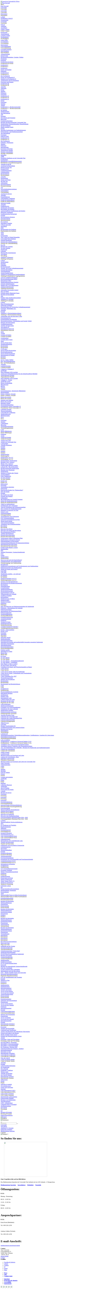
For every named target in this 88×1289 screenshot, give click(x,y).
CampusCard (4, 733)
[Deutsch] (4, 1117)
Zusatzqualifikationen (6, 614)
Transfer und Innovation (7, 325)
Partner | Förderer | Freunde (8, 394)
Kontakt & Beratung (6, 833)
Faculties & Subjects (9, 1262)
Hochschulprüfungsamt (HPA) (9, 279)
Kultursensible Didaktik (7, 1098)
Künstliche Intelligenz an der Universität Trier (13, 158)
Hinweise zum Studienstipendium (10, 816)
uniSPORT (4, 370)
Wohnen (3, 769)
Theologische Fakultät (7, 150)
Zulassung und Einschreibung (9, 1000)
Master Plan (4, 653)
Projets (2, 1081)
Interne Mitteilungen (6, 431)
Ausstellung (4, 28)
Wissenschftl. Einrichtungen (8, 252)
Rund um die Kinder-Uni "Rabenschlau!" (12, 490)
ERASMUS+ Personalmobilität (9, 1045)
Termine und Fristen (6, 989)
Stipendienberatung (6, 645)
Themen (3, 387)
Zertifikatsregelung (6, 1106)
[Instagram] (9, 1287)
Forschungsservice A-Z (7, 834)
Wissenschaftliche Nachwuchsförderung (11, 822)
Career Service (5, 668)
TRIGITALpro (5, 723)
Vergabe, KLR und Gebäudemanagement (12, 268)
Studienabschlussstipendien (8, 952)
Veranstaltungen (5, 934)
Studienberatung (5, 986)
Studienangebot (5, 111)
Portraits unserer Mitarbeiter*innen (10, 293)
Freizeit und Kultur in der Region (10, 1033)
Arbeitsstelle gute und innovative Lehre (11, 316)
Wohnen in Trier (5, 980)
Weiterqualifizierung (6, 903)
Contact (3, 1257)
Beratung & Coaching (7, 246)
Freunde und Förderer (7, 496)
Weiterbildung (4, 730)
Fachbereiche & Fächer (7, 62)
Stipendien (3, 634)
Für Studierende (5, 1067)
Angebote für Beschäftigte (8, 166)
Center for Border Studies (8, 1059)
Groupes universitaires (7, 777)
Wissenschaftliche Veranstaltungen (10, 809)
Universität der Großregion (8, 412)
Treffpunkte (4, 786)
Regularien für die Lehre (7, 701)
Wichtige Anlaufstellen (7, 152)
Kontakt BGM (5, 169)
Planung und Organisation (8, 1014)
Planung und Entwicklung (8, 322)
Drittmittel (3, 265)
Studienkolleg (4, 549)
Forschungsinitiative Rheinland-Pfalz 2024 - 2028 (14, 817)
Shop (5, 1270)
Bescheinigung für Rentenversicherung (11, 583)
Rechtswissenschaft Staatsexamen (10, 468)
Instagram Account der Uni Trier (9, 510)
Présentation (4, 14)
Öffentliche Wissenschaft (7, 758)
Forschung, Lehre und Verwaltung (10, 1039)
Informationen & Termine (8, 355)
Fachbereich (4, 68)
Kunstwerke (4, 32)
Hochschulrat (4, 346)
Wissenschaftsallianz (6, 411)
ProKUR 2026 (5, 136)
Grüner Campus (5, 29)
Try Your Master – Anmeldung (9, 662)
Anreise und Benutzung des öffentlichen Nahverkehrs (15, 1031)
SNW (2, 332)
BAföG (3, 128)
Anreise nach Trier (6, 440)
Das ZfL (3, 245)
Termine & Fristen (6, 602)
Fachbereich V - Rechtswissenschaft (10, 107)
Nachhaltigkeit (5, 37)
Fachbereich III (5, 83)
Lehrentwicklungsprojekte (8, 719)
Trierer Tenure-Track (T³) (7, 881)
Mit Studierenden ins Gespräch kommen (12, 499)
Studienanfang (5, 557)
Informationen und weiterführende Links (12, 840)
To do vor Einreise (6, 1017)
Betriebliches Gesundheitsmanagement (11, 161)
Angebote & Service (6, 194)
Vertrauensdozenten (6, 856)
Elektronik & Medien (6, 305)
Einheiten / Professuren (7, 142)
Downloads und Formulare (8, 118)
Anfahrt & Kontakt (6, 437)
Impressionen (4, 45)
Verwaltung (4, 254)
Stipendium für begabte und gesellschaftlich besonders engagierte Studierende (22, 642)
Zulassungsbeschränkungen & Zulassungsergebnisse (15, 543)
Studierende (4, 249)
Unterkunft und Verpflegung (8, 1030)
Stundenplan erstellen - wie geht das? (11, 574)
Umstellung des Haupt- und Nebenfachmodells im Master (16, 667)
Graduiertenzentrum (6, 170)
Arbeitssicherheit (5, 54)
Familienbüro (4, 159)
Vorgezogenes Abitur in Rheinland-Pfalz (12, 538)
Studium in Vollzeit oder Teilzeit (9, 473)
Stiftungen (3, 828)
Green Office (4, 40)
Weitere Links (4, 1072)
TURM (3, 333)
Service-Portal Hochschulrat (8, 350)
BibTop (3, 386)
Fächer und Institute (6, 69)
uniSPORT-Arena (5, 381)
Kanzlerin (3, 60)
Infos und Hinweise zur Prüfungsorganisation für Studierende (17, 606)
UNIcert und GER (6, 225)
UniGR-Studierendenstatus (8, 1065)
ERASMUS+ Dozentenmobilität (9, 1044)
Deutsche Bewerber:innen (8, 535)
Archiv (2, 436)
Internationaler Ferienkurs (8, 1024)
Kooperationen (5, 892)
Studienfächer (4, 471)
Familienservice (5, 206)
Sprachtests (4, 226)
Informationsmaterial (6, 1050)
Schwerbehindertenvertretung (9, 189)
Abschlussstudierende (6, 948)
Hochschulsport (5, 173)
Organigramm (4, 20)
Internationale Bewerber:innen (9, 544)
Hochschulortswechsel (7, 591)
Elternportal (4, 488)
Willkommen (4, 1079)
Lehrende (3, 251)
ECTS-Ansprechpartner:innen (9, 963)
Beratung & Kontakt (6, 955)
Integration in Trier (6, 1051)
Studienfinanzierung (6, 623)
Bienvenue (4, 119)
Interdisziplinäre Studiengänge (9, 460)
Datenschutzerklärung (7, 1115)
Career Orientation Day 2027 (8, 676)
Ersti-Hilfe (3, 571)
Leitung (3, 260)
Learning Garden (5, 35)
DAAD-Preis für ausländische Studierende (12, 954)
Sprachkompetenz (5, 1101)
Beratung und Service (6, 729)
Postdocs (3, 915)
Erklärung (3, 434)
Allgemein (3, 88)
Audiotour (3, 26)
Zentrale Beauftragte (6, 240)
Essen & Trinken (5, 772)
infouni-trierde (4, 1256)
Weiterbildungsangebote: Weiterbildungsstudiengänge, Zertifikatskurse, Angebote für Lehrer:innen (27, 735)
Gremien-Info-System (6, 339)
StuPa (2, 232)
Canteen (6, 1265)
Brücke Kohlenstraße (6, 383)
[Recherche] (17, 1123)
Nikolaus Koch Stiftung (7, 811)
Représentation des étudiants (8, 229)
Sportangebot (4, 178)
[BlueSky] (4, 1287)
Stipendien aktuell (5, 637)
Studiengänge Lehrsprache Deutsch (10, 540)
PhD (2, 550)
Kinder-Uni (4, 481)
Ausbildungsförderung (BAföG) (9, 626)
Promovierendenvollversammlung (10, 889)
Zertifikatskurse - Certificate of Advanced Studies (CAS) (16, 741)
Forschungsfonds (5, 808)
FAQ (2, 553)
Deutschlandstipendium (7, 405)
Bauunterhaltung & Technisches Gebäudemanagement (15, 307)
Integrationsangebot (6, 988)
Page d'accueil (4, 6)
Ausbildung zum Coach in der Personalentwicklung (15, 744)
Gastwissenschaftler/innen (8, 1011)
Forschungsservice (6, 318)
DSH (2, 228)
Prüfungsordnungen (6, 612)
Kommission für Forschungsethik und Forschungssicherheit (17, 859)
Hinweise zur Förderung (7, 814)
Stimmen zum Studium (7, 400)
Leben (2, 766)
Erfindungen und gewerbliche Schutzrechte (12, 845)
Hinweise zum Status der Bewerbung (11, 530)
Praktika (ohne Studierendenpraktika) (11, 297)
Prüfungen (3, 71)
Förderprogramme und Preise (8, 712)
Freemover (4, 982)
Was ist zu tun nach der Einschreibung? (11, 560)
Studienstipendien (5, 639)
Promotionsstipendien (6, 640)
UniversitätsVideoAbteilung (8, 239)
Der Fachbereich (5, 76)
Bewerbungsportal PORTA (8, 532)
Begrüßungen (4, 564)
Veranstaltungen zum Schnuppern (10, 516)
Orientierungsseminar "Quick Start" (10, 951)
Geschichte (4, 21)
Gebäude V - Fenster (6, 380)
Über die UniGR (5, 1058)
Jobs (2, 296)
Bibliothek (3, 155)
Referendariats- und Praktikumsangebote (12, 131)
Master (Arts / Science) (7, 463)
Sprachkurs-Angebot (6, 223)
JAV (2, 187)
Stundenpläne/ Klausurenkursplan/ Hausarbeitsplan (14, 124)
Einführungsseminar (6, 962)
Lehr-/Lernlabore (5, 740)
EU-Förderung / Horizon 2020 (9, 1047)
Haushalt (3, 263)
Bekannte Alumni (5, 403)
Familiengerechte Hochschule (9, 214)
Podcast (3, 24)
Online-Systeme (5, 752)
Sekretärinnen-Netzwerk (7, 329)
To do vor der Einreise (7, 991)
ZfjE (2, 114)
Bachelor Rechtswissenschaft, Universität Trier (13, 122)
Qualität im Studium (6, 595)
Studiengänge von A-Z (7, 457)
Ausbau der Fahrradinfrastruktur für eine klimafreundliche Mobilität (19, 374)
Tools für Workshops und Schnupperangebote (13, 507)
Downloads (4, 1107)
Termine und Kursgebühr (7, 1028)
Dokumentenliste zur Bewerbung (10, 541)
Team (2, 893)
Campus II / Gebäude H (7, 369)
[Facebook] (2, 1287)
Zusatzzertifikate (5, 474)
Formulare (3, 633)
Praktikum (3, 620)
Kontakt (3, 215)
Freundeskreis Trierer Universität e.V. (11, 406)
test (1, 1110)
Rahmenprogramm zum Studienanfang (11, 567)
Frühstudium (4, 498)
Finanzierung (4, 904)
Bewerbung (4, 526)
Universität (4, 7)
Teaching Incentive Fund (7, 715)
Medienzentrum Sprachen (8, 1131)
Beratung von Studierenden (8, 1100)
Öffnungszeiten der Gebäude (8, 594)
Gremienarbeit (4, 338)
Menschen (3, 425)
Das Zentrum (4, 221)
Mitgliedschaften (5, 415)
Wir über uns (4, 181)
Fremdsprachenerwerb (7, 617)
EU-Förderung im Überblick (8, 825)
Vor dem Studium (5, 248)
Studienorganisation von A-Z (8, 578)
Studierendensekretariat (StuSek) (9, 282)
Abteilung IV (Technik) (7, 299)
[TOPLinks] (4, 349)
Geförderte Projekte (6, 409)
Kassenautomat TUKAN (7, 592)
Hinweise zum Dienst (6, 529)
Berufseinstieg (4, 681)
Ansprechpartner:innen (7, 994)
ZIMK (2, 156)
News (2, 417)
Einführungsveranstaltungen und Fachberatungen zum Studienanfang (19, 566)
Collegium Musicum (6, 785)
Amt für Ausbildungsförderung (9, 277)
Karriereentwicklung (6, 912)
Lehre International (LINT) (8, 1090)
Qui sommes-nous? (6, 1086)
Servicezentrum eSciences (8, 217)
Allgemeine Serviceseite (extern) (9, 290)
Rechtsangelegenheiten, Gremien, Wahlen (12, 57)
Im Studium (4, 110)
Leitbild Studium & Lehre (8, 699)
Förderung (3, 873)
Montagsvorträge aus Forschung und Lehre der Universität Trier (18, 761)
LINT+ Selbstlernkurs (7, 1103)
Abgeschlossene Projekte (7, 375)
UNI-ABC (4, 572)
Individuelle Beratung (6, 693)
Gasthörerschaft (5, 754)
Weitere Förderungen (6, 879)
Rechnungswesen (5, 266)
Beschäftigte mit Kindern (7, 209)
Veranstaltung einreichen (7, 487)
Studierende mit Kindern (7, 207)
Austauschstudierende (7, 957)
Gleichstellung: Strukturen (8, 198)
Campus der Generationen (8, 749)
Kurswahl (3, 965)
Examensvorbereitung (7, 121)
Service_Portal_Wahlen (7, 360)
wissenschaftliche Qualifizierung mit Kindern (13, 211)
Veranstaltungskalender (7, 426)
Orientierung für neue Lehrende (9, 709)
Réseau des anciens (6, 397)
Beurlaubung (4, 585)
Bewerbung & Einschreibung (9, 941)
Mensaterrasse (4, 384)
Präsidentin (4, 59)
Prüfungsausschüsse (6, 609)
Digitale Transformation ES (8, 726)
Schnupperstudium (6, 513)
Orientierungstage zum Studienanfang (11, 561)
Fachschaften (4, 235)
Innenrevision (4, 55)
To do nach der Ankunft (7, 993)
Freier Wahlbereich (6, 476)
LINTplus (3, 724)
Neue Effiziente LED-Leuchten (9, 372)
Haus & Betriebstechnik (7, 304)
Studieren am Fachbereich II (8, 79)
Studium (3, 91)
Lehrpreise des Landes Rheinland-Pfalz (11, 718)
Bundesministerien (6, 827)
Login (2, 429)
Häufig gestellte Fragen (7, 127)
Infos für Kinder (5, 491)
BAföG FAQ (4, 631)
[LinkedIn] (12, 1287)
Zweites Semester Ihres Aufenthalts (10, 969)
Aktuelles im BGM (6, 164)
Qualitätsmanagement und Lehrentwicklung (12, 727)
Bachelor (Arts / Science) (7, 462)
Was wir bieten (5, 291)
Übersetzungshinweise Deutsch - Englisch (12, 1048)
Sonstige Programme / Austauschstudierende (13, 552)
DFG (2, 823)
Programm (3, 485)
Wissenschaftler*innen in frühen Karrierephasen (14, 895)
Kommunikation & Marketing (9, 319)
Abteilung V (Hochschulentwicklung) (11, 313)
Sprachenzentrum (5, 218)
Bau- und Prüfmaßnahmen (8, 361)
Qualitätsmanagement (6, 324)
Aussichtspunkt (5, 34)
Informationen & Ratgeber (8, 864)
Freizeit (3, 774)
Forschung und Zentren (7, 82)
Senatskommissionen (6, 344)
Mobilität (3, 771)
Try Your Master (5, 657)
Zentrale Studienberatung (7, 284)
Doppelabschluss (5, 586)
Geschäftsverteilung (6, 49)
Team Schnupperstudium (7, 522)
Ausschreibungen (5, 271)
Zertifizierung (4, 695)
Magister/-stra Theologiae (8, 470)
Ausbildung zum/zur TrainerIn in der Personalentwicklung (16, 746)
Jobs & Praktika (5, 788)
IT (4, 1267)
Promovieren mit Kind (7, 878)
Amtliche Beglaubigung (7, 533)
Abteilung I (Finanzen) (7, 257)
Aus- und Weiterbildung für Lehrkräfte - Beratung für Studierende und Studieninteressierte (25, 747)
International (4, 935)
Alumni (3, 105)
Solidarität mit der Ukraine (8, 946)
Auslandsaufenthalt (6, 619)
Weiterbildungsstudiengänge (8, 737)
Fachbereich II (5, 73)
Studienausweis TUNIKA (8, 598)
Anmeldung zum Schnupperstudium (10, 524)
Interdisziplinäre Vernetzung (8, 890)
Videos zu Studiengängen (8, 504)
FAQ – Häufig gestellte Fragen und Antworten (13, 972)
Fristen (2, 555)
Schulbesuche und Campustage (9, 505)
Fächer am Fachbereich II (8, 77)
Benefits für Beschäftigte (7, 294)
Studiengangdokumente (7, 706)
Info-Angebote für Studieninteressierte (11, 508)
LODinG (3, 820)
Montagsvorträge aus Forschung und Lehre (12, 755)
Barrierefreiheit (5, 392)
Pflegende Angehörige (7, 212)
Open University (5, 763)
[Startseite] (10, 1)
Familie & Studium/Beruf (7, 200)
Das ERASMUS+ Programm (9, 1042)
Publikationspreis (5, 876)
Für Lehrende (4, 1069)
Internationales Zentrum (7, 1076)
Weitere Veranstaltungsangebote (9, 872)
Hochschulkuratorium (6, 352)
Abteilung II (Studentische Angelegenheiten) (13, 274)
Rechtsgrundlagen (5, 125)
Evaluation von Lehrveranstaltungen (10, 707)
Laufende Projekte (6, 366)
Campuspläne (4, 443)
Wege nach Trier (5, 943)
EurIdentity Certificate (7, 1070)
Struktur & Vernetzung (7, 882)
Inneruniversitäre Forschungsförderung (11, 805)
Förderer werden (5, 650)
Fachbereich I (4, 65)
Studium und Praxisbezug (8, 679)
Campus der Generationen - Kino (10, 757)
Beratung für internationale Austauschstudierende (14, 966)
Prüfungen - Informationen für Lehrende (12, 608)
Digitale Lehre (5, 696)
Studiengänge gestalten (7, 710)
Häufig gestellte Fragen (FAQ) (9, 1034)
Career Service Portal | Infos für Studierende (13, 671)
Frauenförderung (5, 197)
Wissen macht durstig (6, 521)
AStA (2, 234)
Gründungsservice (6, 847)
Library (6, 1264)
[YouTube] (7, 1287)
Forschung (3, 94)
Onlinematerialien (5, 764)
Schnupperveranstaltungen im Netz (10, 519)
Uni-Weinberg (4, 41)
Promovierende (5, 906)
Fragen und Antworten (7, 1087)
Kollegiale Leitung (6, 885)
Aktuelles (3, 86)
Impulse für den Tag (6, 167)
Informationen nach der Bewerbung (10, 971)
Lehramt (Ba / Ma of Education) (9, 467)
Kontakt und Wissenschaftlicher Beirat (11, 1036)
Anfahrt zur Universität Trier (8, 442)
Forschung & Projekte (7, 149)
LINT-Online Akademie (7, 1093)
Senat (2, 341)
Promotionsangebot (6, 999)
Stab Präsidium (5, 51)
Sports (6, 1268)
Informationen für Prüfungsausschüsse (11, 611)
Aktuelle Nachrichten (6, 1073)
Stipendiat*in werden (6, 651)
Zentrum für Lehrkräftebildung (9, 242)
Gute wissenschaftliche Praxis (9, 836)
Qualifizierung (5, 688)
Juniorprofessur (5, 924)
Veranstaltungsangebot (7, 678)
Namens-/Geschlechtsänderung (9, 581)
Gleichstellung (5, 190)
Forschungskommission (7, 858)
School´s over (4, 512)
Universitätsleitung (6, 46)
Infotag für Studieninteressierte (9, 501)
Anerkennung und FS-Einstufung (10, 80)
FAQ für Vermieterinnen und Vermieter (11, 977)
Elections (3, 356)
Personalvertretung (6, 184)
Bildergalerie (4, 484)
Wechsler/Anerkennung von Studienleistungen (13, 130)
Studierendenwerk (6, 414)
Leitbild (3, 17)
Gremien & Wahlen (6, 335)
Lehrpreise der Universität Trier (9, 716)
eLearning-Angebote (6, 870)
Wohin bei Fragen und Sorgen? (9, 569)
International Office (6, 280)
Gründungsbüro (5, 172)
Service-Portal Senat (6, 342)
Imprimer (3, 1089)
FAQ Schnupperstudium (7, 518)
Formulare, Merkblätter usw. (8, 308)
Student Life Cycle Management (9, 285)
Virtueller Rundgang (6, 445)
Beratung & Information (7, 901)
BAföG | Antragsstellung (7, 629)
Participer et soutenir (6, 1084)
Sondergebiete (4, 262)
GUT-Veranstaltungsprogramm (9, 868)
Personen (3, 116)
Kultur (2, 780)
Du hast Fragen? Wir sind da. (8, 665)
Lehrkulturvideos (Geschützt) (9, 1104)
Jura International (5, 113)
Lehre (2, 685)
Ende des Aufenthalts (6, 968)
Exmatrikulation (5, 588)
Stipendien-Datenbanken (7, 643)
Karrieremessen (5, 674)
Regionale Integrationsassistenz (9, 974)
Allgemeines (4, 183)
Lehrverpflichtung (5, 704)
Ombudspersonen (5, 839)
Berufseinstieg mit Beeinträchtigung (10, 684)
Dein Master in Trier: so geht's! (9, 664)
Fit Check (3, 656)
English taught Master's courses (9, 465)
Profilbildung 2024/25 (7, 18)
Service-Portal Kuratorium (8, 353)
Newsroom (4, 848)
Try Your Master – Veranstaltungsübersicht (12, 661)
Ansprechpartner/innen (7, 273)
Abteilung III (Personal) (7, 287)
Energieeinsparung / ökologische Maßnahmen (13, 391)
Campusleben (4, 423)
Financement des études (7, 789)
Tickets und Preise (6, 180)
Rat (2, 887)
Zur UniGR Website (6, 1075)
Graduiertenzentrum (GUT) (8, 861)
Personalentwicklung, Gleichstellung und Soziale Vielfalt (16, 321)
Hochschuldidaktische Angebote (9, 692)
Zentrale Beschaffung (6, 270)
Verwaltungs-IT (5, 327)
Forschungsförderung (6, 802)
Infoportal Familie (5, 203)
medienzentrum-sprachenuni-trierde (10, 1245)
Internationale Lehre (6, 698)
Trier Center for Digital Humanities (10, 237)
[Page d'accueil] (5, 3)
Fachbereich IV (5, 96)
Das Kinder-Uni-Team (7, 495)
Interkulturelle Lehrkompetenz (9, 1096)
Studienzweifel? (5, 600)
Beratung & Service (6, 792)
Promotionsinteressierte (7, 898)
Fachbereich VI (5, 138)
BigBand (3, 783)
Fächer (2, 90)
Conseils (3, 791)
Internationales (5, 147)
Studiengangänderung (7, 589)
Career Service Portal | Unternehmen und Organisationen (16, 673)
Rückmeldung (4, 597)
